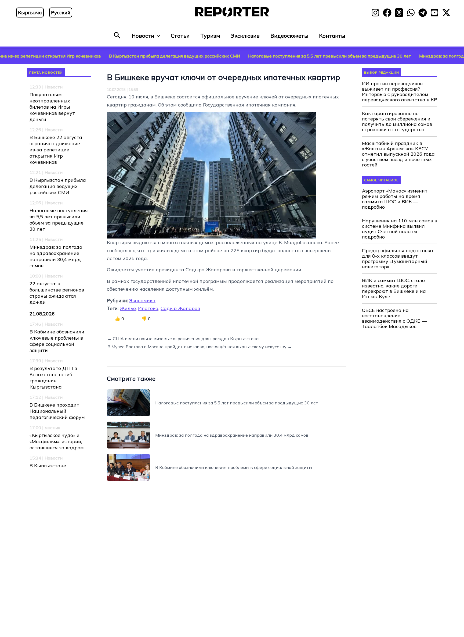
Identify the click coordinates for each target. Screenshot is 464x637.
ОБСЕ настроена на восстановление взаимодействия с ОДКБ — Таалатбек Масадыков (394, 318)
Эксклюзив (245, 35)
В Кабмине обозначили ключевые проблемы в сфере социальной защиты (57, 341)
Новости (143, 35)
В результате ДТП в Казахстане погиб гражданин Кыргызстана (53, 377)
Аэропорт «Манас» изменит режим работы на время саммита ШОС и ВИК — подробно (394, 199)
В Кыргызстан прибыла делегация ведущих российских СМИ (144, 56)
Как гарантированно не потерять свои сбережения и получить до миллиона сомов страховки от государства (397, 121)
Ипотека (148, 308)
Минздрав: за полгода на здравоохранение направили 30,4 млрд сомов (56, 256)
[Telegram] (422, 12)
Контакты (332, 35)
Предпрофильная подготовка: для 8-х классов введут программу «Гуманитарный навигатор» (398, 258)
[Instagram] (375, 12)
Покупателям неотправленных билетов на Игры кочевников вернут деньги (52, 106)
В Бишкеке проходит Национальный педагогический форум (57, 411)
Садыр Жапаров (180, 308)
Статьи (180, 35)
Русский (60, 12)
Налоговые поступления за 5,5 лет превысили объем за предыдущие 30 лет (299, 56)
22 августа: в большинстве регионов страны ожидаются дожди (57, 292)
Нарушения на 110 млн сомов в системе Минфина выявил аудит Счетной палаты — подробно (399, 229)
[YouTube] (434, 12)
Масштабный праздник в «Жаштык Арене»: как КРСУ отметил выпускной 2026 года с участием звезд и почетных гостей (398, 154)
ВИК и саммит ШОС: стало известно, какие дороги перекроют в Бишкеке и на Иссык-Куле (394, 288)
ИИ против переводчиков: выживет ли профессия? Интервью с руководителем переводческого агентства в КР (399, 91)
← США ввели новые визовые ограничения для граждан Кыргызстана (183, 338)
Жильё (128, 308)
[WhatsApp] (411, 12)
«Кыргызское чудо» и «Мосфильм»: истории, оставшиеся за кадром (57, 441)
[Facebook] (387, 12)
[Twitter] (446, 12)
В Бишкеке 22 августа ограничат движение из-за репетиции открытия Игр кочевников (56, 149)
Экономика (142, 300)
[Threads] (399, 12)
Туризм (210, 35)
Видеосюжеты (289, 35)
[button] (117, 36)
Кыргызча (30, 12)
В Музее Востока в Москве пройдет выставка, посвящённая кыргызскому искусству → (199, 346)
